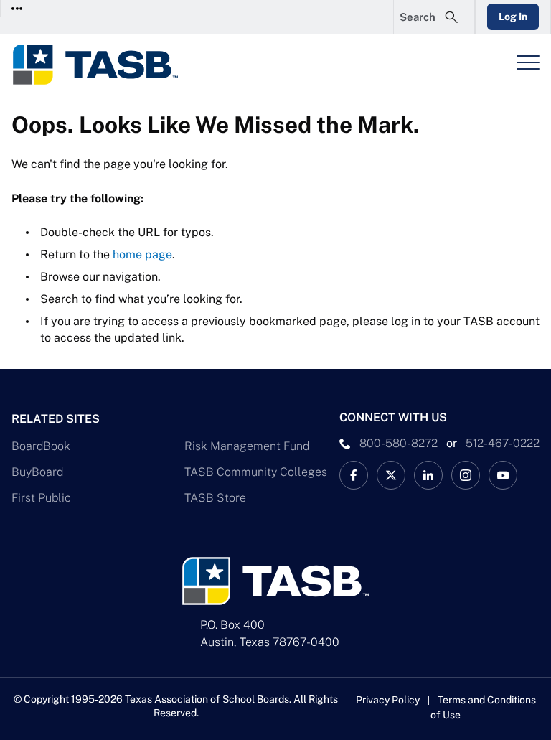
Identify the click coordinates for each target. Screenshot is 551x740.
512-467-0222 (503, 443)
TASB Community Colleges (255, 472)
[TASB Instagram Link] (465, 475)
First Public (41, 498)
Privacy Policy (388, 700)
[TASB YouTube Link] (503, 475)
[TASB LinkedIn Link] (428, 475)
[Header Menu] (528, 62)
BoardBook (40, 446)
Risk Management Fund (246, 446)
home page (142, 254)
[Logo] (104, 64)
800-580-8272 (398, 443)
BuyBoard (37, 472)
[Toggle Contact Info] (17, 8)
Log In (513, 16)
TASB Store (215, 498)
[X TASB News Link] (391, 475)
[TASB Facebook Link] (353, 475)
